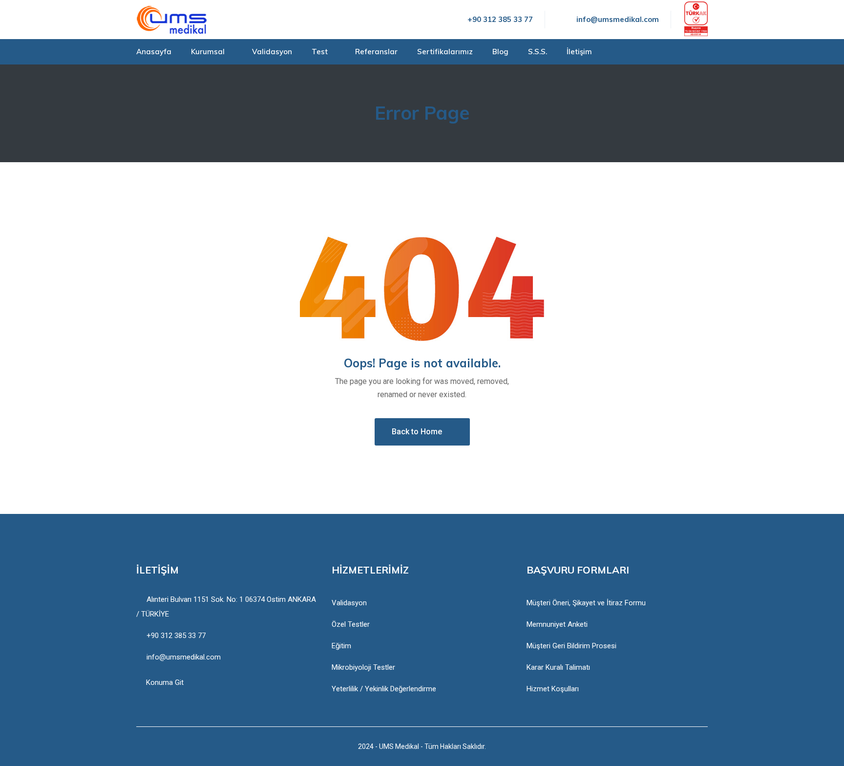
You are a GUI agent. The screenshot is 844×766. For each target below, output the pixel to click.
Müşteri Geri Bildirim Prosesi (571, 645)
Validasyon (349, 602)
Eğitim (341, 645)
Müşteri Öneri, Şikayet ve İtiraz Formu (586, 602)
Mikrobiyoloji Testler (363, 667)
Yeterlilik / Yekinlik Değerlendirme (384, 688)
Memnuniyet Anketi (557, 624)
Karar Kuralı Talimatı (558, 667)
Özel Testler (351, 624)
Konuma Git (165, 682)
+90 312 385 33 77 (500, 19)
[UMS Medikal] (171, 19)
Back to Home (417, 431)
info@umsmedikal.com (617, 19)
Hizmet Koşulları (553, 688)
